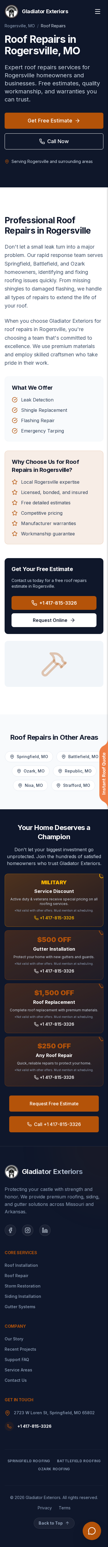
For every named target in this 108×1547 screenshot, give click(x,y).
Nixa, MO (34, 785)
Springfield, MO (32, 756)
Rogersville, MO (20, 25)
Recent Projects (20, 1349)
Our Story (14, 1338)
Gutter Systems (20, 1306)
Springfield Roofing (28, 1461)
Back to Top (51, 1523)
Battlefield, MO (83, 756)
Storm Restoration (23, 1285)
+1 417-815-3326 (58, 603)
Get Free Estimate (50, 121)
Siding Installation (23, 1296)
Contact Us (16, 1380)
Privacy (45, 1507)
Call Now (58, 141)
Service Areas (18, 1369)
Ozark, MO (34, 770)
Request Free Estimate (54, 1103)
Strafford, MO (76, 785)
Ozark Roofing (54, 1469)
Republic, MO (78, 770)
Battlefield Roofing (79, 1461)
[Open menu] (97, 11)
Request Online (50, 620)
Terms (65, 1507)
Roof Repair (16, 1275)
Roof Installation (21, 1265)
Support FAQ (17, 1359)
